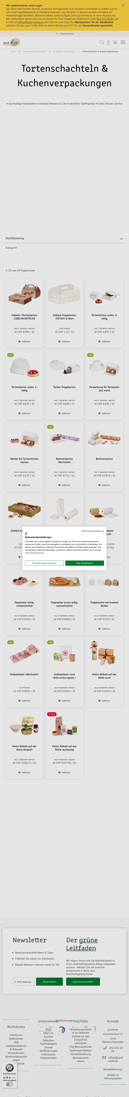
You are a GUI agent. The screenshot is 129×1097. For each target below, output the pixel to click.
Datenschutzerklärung (92, 530)
